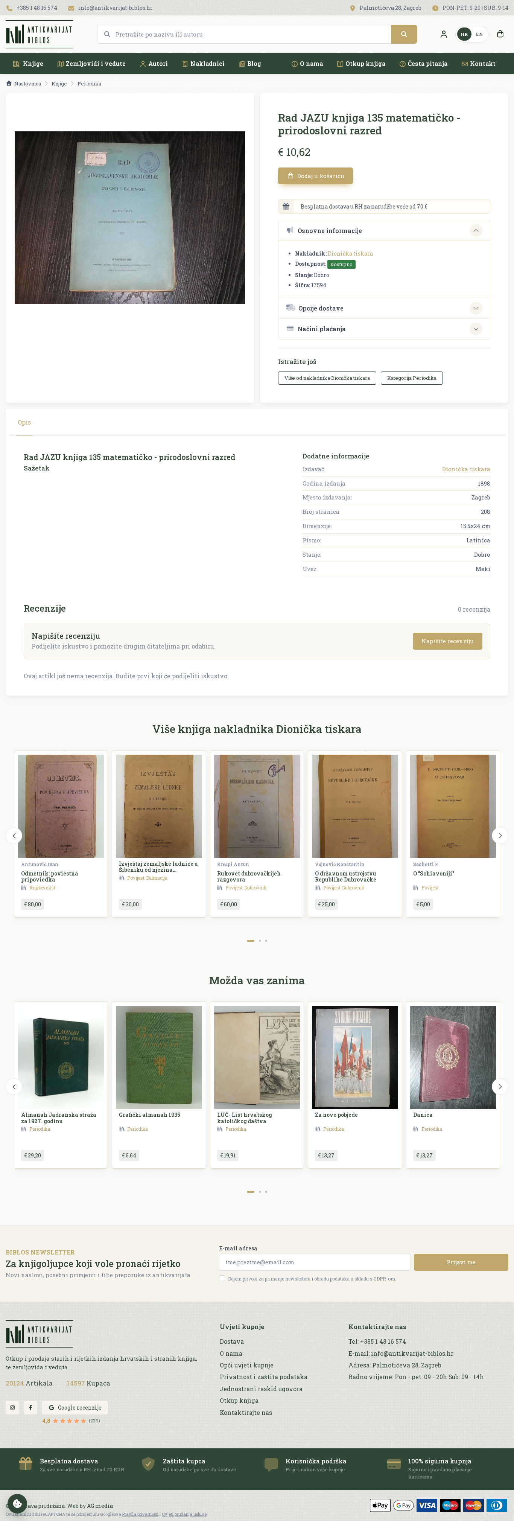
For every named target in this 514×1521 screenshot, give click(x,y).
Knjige (32, 63)
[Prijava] (443, 34)
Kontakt (483, 63)
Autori (158, 63)
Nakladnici (207, 63)
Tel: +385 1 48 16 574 (377, 1341)
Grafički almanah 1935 (149, 1114)
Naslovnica (27, 83)
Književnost (42, 888)
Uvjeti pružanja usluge (184, 1514)
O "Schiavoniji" (433, 873)
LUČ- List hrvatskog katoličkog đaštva (244, 1118)
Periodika (89, 83)
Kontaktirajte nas (246, 1412)
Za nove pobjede (336, 1114)
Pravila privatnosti (140, 1514)
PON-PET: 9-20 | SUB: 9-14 (474, 7)
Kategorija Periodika (411, 378)
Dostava (232, 1341)
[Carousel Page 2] (260, 941)
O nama (311, 63)
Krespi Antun (233, 864)
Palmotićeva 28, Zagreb (390, 7)
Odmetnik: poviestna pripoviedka (49, 876)
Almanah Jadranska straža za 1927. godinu (58, 1118)
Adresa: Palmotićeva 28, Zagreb (394, 1365)
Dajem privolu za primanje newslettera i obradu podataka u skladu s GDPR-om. (312, 1279)
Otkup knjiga (365, 63)
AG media (100, 1505)
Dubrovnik (255, 888)
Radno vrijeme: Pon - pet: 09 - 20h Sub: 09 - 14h (416, 1377)
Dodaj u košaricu (320, 176)
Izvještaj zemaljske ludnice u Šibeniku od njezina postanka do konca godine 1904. (158, 873)
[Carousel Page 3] (266, 941)
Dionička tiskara (350, 253)
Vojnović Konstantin (340, 864)
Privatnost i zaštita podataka (263, 1377)
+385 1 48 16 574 (36, 7)
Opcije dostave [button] (321, 308)
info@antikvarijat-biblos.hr (115, 7)
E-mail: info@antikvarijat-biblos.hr (400, 1353)
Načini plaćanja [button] (322, 329)
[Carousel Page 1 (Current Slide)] (250, 941)
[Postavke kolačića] (17, 1503)
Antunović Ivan (39, 864)
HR (464, 34)
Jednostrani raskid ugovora (261, 1389)
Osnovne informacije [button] (330, 230)
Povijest (135, 878)
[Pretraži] (404, 34)
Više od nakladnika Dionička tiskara (327, 378)
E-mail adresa (238, 1248)
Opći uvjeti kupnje (247, 1365)
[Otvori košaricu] (500, 34)
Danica (423, 1114)
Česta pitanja (427, 63)
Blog (254, 63)
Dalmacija (156, 878)
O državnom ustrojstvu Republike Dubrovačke (345, 876)
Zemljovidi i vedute (96, 63)
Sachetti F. (425, 864)
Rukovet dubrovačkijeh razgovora (249, 876)
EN (479, 34)
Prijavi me (461, 1262)
